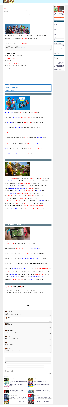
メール (6, 365)
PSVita (55, 29)
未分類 (55, 39)
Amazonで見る (56, 17)
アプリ (55, 37)
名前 (5, 362)
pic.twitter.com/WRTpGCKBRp (22, 47)
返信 (50, 315)
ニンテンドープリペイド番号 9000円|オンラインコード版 (61, 14)
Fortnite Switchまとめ (10, 90)
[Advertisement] (28, 19)
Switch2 (55, 34)
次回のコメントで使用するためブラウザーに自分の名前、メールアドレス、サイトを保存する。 (17, 368)
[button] (63, 12)
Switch (5, 8)
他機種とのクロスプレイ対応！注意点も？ (12, 87)
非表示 (9, 84)
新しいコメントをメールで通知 (9, 370)
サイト (6, 367)
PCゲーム (55, 24)
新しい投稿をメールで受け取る (9, 371)
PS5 (54, 27)
